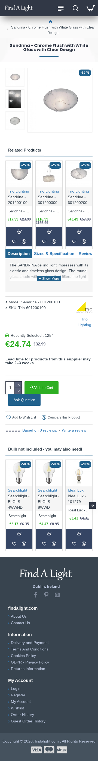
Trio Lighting (18, 191)
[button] (5, 505)
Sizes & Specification (54, 253)
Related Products (24, 150)
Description (19, 253)
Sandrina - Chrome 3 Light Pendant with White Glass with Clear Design (49, 211)
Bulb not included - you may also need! (45, 449)
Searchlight (17, 490)
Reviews (87, 253)
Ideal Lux (76, 490)
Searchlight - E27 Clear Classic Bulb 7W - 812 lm (49, 516)
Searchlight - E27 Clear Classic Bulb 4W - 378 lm (19, 516)
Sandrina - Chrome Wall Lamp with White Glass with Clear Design (19, 211)
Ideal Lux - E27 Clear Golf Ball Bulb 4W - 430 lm (79, 510)
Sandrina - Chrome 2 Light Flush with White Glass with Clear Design (79, 211)
